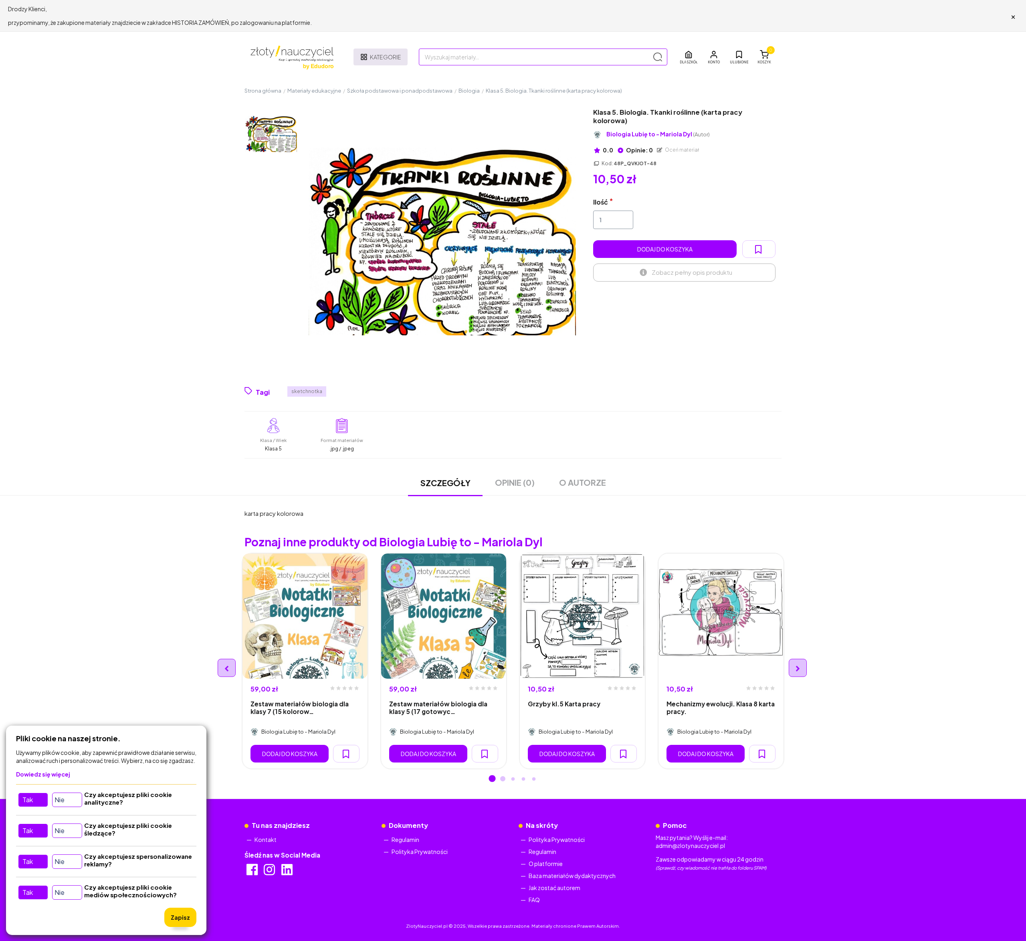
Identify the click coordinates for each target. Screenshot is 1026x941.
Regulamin (405, 839)
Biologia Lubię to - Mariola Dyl (658, 134)
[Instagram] (270, 872)
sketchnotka (306, 391)
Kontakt (265, 839)
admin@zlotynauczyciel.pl (690, 845)
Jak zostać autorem (554, 887)
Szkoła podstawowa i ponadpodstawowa (399, 90)
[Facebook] (252, 872)
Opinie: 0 (639, 150)
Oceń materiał (681, 150)
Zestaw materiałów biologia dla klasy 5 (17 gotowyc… (438, 707)
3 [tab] (513, 779)
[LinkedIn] (287, 872)
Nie (60, 799)
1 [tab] (492, 779)
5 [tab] (534, 779)
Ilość (600, 202)
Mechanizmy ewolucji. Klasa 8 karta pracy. (720, 707)
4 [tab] (523, 779)
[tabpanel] (305, 661)
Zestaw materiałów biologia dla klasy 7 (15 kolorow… (299, 707)
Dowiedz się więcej (43, 774)
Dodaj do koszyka (665, 249)
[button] (713, 57)
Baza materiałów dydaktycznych (572, 875)
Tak (27, 799)
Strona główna (262, 90)
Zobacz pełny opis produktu (692, 272)
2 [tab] (503, 779)
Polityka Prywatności (420, 851)
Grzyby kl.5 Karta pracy (564, 704)
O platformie (546, 863)
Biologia (469, 90)
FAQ (534, 899)
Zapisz (180, 917)
